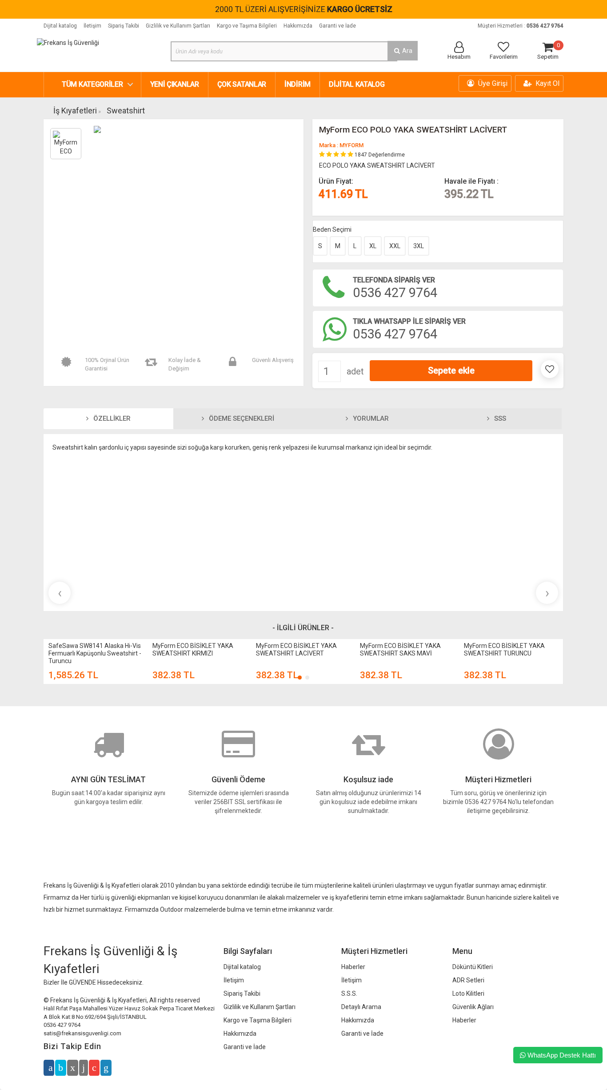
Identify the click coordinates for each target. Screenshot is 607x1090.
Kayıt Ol (546, 83)
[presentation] (59, 593)
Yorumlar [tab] (370, 418)
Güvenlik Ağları (473, 1006)
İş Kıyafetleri (75, 110)
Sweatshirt (126, 110)
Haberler (353, 966)
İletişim (92, 26)
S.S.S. (349, 993)
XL (372, 245)
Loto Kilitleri (468, 993)
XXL (394, 245)
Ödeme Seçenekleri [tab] (240, 418)
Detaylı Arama (361, 1006)
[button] (300, 677)
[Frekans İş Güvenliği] (68, 42)
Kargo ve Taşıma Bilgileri (247, 26)
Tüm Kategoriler (92, 84)
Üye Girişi (491, 83)
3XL (418, 245)
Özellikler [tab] (111, 418)
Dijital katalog (60, 26)
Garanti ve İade (337, 26)
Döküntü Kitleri (472, 966)
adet (355, 371)
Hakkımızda (298, 26)
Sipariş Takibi (123, 26)
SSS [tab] (499, 418)
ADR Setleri (468, 980)
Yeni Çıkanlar (174, 84)
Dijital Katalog (357, 84)
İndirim (297, 84)
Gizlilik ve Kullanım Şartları (178, 26)
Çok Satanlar (241, 84)
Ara (406, 50)
